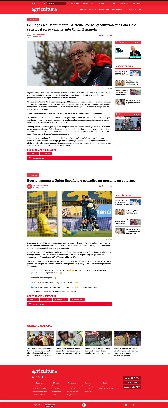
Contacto (88, 389)
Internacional (56, 392)
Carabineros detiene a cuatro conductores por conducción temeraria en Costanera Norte (68, 350)
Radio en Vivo (124, 3)
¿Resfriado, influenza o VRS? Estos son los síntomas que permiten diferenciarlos (133, 102)
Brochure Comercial (88, 3)
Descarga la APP (73, 3)
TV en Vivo (112, 3)
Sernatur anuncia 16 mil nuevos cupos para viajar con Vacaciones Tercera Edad (121, 92)
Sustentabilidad (118, 9)
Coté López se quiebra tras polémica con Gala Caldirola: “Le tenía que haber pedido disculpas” (133, 82)
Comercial (105, 386)
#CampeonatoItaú (50, 282)
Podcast (102, 3)
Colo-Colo (33, 153)
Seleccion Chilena (39, 389)
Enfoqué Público (72, 392)
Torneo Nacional (39, 395)
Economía (56, 389)
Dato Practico (56, 386)
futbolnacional (60, 299)
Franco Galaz (41, 34)
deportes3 (46, 153)
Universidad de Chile (39, 392)
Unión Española (77, 299)
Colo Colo (39, 386)
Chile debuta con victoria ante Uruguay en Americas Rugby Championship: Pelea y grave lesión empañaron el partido (39, 352)
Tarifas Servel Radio (105, 389)
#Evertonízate (70, 287)
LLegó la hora (72, 386)
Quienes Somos (88, 386)
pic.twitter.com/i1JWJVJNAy (91, 287)
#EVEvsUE (64, 282)
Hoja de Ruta (72, 395)
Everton (46, 299)
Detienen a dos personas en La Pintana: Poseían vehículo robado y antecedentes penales (98, 350)
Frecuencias (137, 3)
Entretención (104, 9)
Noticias (83, 9)
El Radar (72, 389)
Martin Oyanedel (42, 185)
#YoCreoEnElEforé (40, 287)
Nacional (56, 395)
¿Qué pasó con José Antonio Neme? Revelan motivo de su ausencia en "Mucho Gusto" (122, 73)
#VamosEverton (56, 287)
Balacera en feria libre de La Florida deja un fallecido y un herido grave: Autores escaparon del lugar (126, 352)
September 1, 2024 (73, 291)
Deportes (92, 9)
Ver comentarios (36, 158)
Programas (131, 9)
